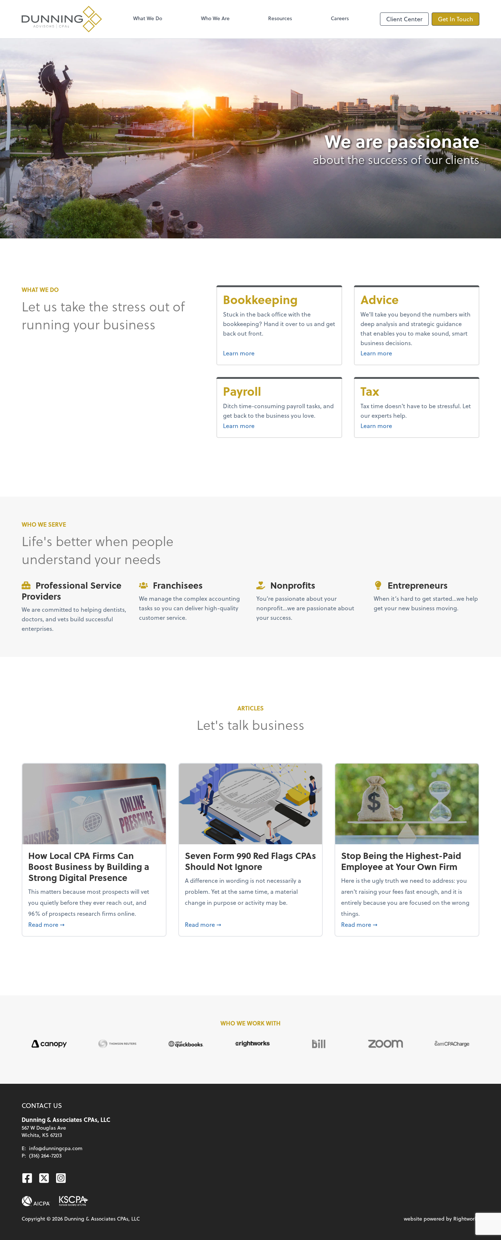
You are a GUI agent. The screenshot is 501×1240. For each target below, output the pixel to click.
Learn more (266, 352)
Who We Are (215, 18)
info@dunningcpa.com (56, 1148)
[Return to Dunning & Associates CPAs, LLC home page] (62, 19)
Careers (340, 18)
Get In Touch (455, 19)
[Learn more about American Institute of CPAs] (36, 1201)
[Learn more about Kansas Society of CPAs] (73, 1201)
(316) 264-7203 (45, 1155)
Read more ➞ (94, 924)
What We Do (147, 18)
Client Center (404, 19)
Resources (280, 18)
